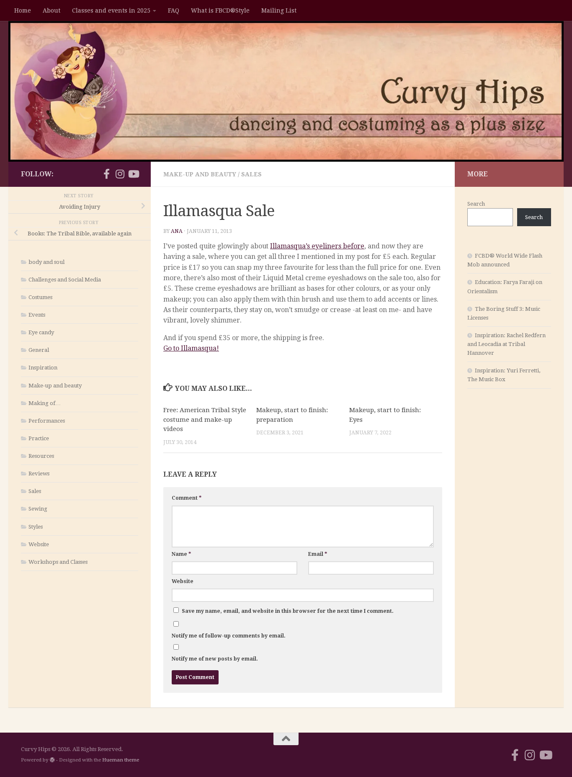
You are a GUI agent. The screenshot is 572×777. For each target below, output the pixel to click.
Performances (46, 421)
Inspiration (42, 367)
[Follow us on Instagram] (120, 174)
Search (476, 204)
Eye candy (41, 332)
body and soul (46, 262)
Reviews (38, 473)
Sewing (37, 509)
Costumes (40, 297)
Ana (177, 231)
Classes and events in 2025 (111, 10)
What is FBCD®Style (220, 10)
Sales (251, 174)
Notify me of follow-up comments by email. (229, 636)
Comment (186, 498)
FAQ (173, 10)
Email (317, 554)
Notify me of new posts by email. (215, 659)
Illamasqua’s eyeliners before (317, 246)
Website (182, 581)
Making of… (44, 403)
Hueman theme (120, 760)
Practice (38, 438)
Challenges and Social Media (64, 279)
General (38, 350)
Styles (35, 527)
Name (181, 554)
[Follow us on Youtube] (133, 174)
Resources (41, 456)
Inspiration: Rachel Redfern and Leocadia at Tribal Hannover (506, 344)
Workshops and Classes (58, 562)
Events (36, 315)
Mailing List (278, 10)
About (51, 10)
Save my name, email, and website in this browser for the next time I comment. (288, 611)
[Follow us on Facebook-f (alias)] (106, 174)
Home (22, 10)
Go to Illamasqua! (191, 348)
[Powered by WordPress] (52, 759)
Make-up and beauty (199, 174)
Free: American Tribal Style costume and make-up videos (204, 419)
